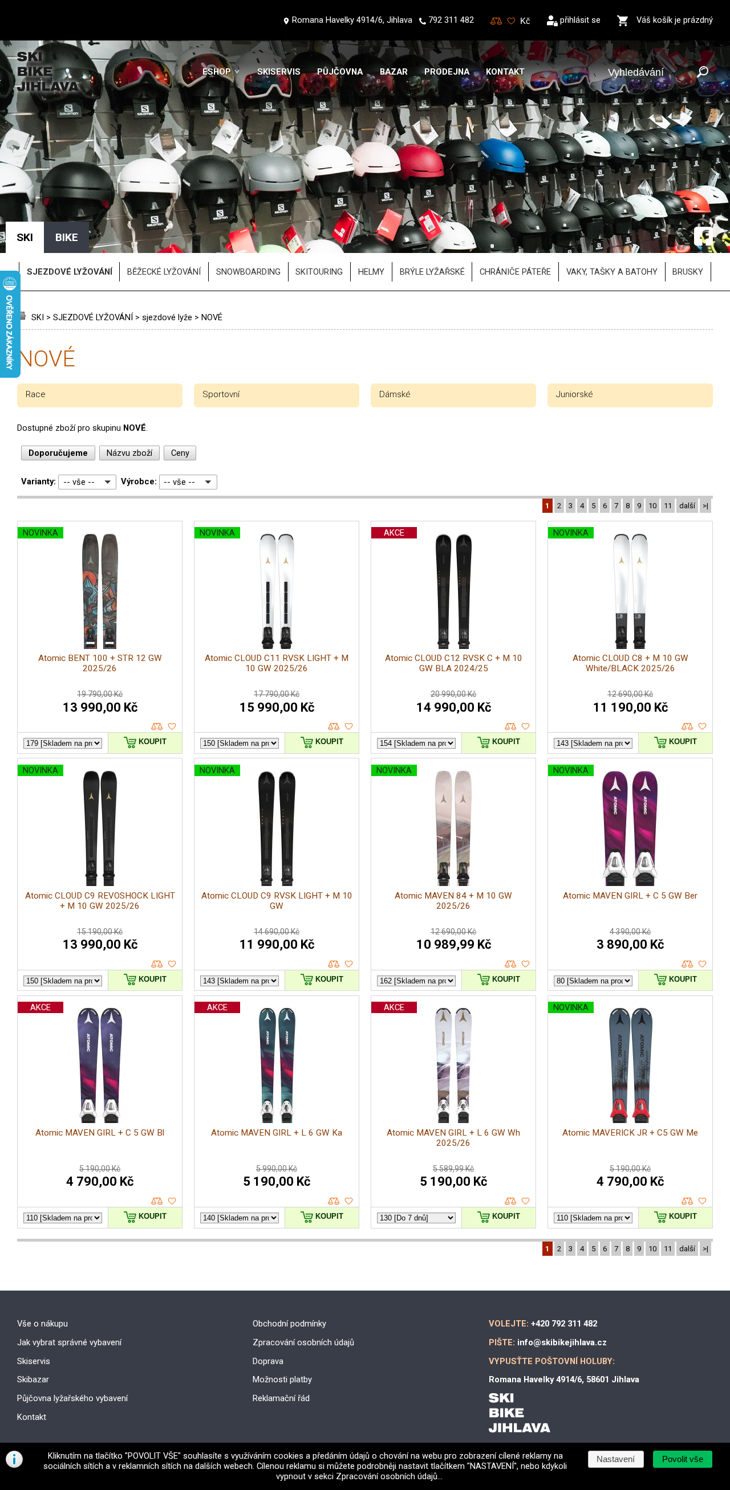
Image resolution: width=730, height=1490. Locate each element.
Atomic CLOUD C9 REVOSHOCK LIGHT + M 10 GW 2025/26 (100, 901)
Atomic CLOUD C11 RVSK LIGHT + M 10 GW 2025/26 (276, 663)
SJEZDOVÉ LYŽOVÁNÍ (93, 317)
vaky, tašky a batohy (612, 272)
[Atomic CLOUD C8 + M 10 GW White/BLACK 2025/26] (630, 590)
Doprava (268, 1361)
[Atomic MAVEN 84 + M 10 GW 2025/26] (453, 828)
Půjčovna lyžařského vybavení (72, 1398)
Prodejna (446, 72)
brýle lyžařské (432, 272)
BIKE (66, 237)
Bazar (394, 72)
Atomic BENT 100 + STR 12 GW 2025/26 (100, 663)
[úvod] (23, 317)
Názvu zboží (129, 453)
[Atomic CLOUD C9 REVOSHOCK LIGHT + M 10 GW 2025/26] (100, 828)
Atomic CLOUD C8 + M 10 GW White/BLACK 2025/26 (630, 663)
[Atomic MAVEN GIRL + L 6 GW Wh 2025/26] (453, 1065)
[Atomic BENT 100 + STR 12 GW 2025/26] (100, 590)
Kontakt (505, 72)
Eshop (216, 72)
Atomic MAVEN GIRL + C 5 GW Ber (630, 896)
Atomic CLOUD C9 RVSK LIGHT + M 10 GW (276, 901)
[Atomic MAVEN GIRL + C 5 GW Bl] (100, 1065)
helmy (371, 272)
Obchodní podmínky (289, 1323)
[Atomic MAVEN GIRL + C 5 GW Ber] (630, 828)
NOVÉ (211, 317)
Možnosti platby (282, 1379)
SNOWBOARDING (248, 272)
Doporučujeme (58, 453)
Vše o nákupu (42, 1323)
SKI (37, 317)
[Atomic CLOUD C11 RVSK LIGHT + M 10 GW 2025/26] (276, 590)
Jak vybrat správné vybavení (69, 1342)
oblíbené (172, 726)
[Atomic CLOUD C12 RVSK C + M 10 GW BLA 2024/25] (454, 590)
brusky (687, 272)
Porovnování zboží (496, 21)
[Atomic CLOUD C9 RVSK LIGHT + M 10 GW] (276, 828)
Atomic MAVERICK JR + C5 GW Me (630, 1133)
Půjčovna (340, 72)
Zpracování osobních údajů (303, 1342)
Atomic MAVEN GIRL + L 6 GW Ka (276, 1133)
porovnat (157, 726)
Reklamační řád (281, 1398)
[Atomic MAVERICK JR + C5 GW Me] (630, 1065)
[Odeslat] (702, 73)
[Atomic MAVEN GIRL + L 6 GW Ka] (277, 1065)
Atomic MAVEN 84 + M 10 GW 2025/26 (453, 901)
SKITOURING (319, 272)
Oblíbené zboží (511, 21)
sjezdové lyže (167, 317)
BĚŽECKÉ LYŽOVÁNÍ (164, 272)
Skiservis (279, 72)
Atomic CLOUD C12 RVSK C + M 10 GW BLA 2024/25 (453, 663)
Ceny (180, 453)
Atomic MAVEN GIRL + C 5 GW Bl (99, 1133)
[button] (682, 1459)
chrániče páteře (515, 272)
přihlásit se (580, 20)
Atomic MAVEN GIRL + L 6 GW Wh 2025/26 (453, 1138)
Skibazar (33, 1379)
